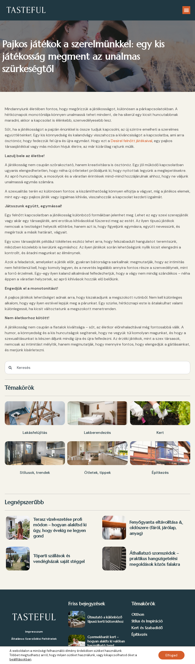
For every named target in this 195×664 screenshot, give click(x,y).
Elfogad (171, 655)
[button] (186, 10)
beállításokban (20, 659)
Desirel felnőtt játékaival (131, 140)
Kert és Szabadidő (147, 627)
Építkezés (139, 634)
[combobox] (97, 367)
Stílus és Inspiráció (147, 621)
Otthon (138, 614)
